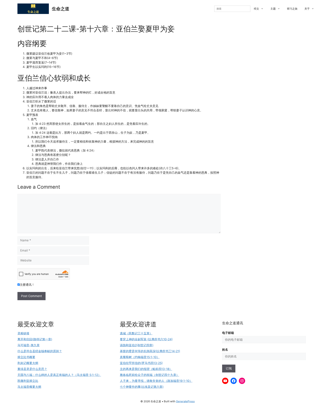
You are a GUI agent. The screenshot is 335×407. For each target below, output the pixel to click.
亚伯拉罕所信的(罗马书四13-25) (141, 363)
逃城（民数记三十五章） (136, 333)
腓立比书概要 (26, 357)
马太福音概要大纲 (29, 386)
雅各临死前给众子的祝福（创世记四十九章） (149, 375)
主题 (273, 8)
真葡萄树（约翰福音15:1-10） (140, 357)
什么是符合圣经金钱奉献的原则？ (39, 351)
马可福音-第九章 (28, 345)
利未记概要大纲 (27, 363)
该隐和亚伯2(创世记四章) (136, 345)
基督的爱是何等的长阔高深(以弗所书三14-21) (150, 351)
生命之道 (60, 8)
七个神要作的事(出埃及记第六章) (141, 386)
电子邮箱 (228, 333)
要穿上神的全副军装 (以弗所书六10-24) (146, 339)
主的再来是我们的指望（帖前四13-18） (146, 369)
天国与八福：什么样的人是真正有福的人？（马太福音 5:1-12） (59, 375)
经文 (256, 8)
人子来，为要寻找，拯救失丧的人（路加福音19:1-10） (156, 381)
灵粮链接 (23, 333)
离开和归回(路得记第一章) (34, 339)
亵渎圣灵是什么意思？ (32, 369)
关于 (307, 8)
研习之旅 (292, 8)
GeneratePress (185, 401)
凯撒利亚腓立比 (27, 381)
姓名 (225, 349)
